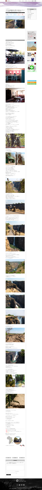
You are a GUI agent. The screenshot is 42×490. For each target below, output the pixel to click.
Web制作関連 (29, 14)
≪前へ (8, 457)
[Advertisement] (15, 34)
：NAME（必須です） (17, 471)
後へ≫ (22, 457)
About (20, 0)
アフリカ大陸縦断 (20, 12)
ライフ (28, 18)
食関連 (28, 17)
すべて (28, 10)
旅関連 (18, 12)
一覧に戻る (15, 457)
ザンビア (23, 12)
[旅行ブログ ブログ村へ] (23, 445)
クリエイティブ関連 (30, 13)
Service (23, 0)
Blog (29, 0)
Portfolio (26, 0)
